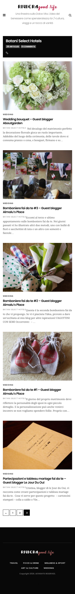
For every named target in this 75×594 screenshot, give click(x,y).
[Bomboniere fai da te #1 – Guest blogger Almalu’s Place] (37, 356)
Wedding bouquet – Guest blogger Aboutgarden (28, 121)
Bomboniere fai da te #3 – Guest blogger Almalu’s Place (32, 210)
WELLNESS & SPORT (54, 563)
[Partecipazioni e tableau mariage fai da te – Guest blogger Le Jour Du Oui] (37, 445)
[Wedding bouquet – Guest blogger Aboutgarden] (37, 85)
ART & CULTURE (29, 568)
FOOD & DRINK (31, 563)
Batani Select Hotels (24, 41)
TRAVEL (14, 563)
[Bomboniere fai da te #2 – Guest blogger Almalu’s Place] (37, 267)
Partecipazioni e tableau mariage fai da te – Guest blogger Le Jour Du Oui (34, 480)
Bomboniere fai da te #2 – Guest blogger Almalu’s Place (32, 303)
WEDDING (8, 114)
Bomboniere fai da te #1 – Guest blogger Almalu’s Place (32, 392)
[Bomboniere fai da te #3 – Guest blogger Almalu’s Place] (37, 174)
